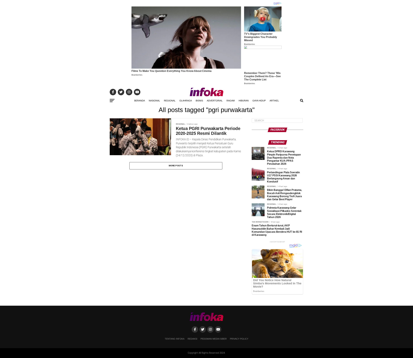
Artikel (274, 100)
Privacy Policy (239, 338)
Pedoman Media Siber (214, 338)
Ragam (231, 100)
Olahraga (185, 100)
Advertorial (215, 100)
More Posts (176, 165)
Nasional (154, 100)
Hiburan (244, 100)
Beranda (139, 100)
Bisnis (199, 100)
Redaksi (192, 338)
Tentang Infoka (174, 338)
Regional (170, 100)
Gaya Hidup (259, 100)
